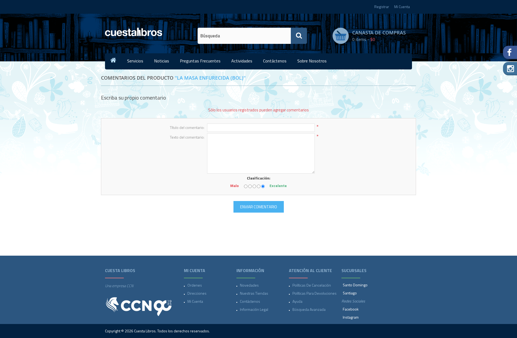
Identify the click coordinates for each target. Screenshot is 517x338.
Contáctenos (275, 61)
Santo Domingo (355, 285)
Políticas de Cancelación (311, 285)
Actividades (241, 61)
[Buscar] (299, 36)
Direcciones (197, 293)
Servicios (135, 61)
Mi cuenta (195, 301)
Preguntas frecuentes (200, 61)
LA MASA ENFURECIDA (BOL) (210, 78)
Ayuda (297, 301)
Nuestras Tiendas (254, 293)
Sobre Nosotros (312, 61)
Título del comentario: (187, 127)
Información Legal (254, 309)
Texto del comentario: (187, 137)
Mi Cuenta (402, 6)
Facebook (351, 309)
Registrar (381, 6)
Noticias (161, 61)
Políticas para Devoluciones (314, 293)
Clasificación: (258, 178)
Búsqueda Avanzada (309, 309)
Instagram (351, 317)
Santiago (350, 293)
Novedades (249, 285)
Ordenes (194, 285)
